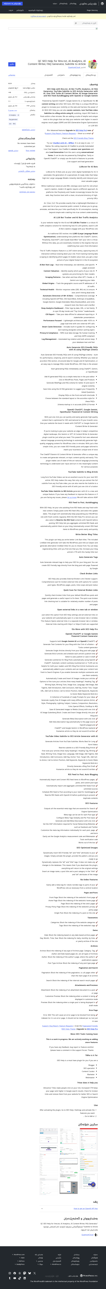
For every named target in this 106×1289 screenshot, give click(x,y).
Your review (30, 150)
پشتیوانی (11, 75)
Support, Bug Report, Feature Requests (60, 133)
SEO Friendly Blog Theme (84, 138)
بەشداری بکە (39, 1254)
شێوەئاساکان (75, 1264)
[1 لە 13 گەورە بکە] (95, 1131)
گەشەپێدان (49, 75)
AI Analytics (12, 115)
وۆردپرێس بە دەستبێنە (12, 3)
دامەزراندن (61, 75)
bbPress (21, 1261)
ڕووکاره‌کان (76, 1257)
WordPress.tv (55, 1264)
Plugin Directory (92, 10)
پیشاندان (76, 1254)
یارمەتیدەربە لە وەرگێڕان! (38, 16)
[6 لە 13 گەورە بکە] (75, 1161)
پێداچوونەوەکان (75, 75)
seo (10, 124)
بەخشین (39, 1261)
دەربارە (95, 1254)
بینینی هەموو (13, 150)
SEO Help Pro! (81, 130)
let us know (71, 497)
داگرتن (12, 64)
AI (18, 115)
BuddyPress (20, 1264)
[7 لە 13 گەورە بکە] (75, 1169)
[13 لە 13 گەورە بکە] (55, 1181)
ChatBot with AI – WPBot (63, 143)
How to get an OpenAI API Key (86, 1209)
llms (14, 124)
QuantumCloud (74, 67)
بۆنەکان (40, 1257)
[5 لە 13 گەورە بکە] (75, 1149)
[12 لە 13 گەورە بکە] (55, 1156)
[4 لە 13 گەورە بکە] (75, 1131)
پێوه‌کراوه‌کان (75, 1261)
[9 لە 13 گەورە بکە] (55, 1131)
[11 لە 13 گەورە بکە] (55, 1148)
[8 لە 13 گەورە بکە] (75, 1184)
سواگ (40, 1264)
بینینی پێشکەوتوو (28, 129)
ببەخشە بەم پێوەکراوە (27, 191)
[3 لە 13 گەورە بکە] (95, 1176)
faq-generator (13, 119)
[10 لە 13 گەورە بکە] (55, 1139)
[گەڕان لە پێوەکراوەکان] (76, 23)
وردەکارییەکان (91, 75)
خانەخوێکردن (94, 1261)
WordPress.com (18, 1254)
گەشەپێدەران (57, 1261)
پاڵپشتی (58, 1257)
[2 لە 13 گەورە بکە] (95, 1155)
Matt (22, 1257)
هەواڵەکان (94, 1257)
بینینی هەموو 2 (12, 110)
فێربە (59, 1254)
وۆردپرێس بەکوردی (72, 1276)
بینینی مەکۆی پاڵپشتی (26, 171)
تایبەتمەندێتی (93, 1264)
